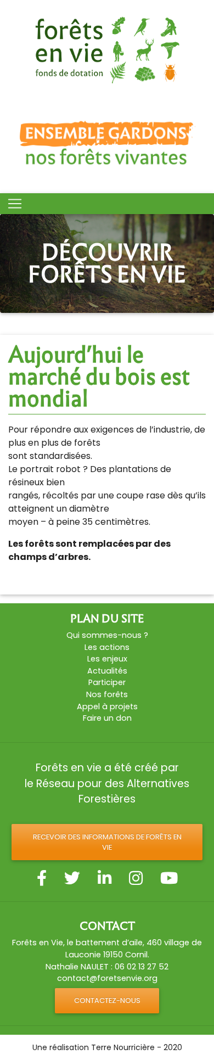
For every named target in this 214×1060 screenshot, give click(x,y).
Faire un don (107, 718)
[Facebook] (41, 878)
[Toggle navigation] (15, 203)
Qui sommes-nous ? (107, 635)
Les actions (107, 647)
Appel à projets (107, 706)
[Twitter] (72, 878)
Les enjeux (107, 658)
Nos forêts (107, 694)
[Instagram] (135, 878)
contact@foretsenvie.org (107, 978)
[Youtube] (169, 878)
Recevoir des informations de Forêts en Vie (107, 842)
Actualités (107, 670)
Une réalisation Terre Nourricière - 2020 (107, 1047)
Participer (107, 682)
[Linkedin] (104, 878)
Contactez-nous (107, 1000)
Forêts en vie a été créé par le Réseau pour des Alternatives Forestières (107, 783)
